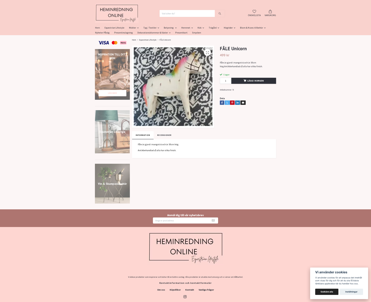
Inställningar (351, 292)
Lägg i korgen (255, 94)
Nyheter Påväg (102, 46)
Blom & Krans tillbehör (251, 41)
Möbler (132, 41)
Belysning (169, 41)
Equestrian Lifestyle (114, 41)
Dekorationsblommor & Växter (152, 46)
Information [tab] (143, 149)
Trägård (213, 41)
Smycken (196, 46)
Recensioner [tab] (164, 149)
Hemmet (185, 41)
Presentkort (181, 46)
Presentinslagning (123, 46)
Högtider (228, 41)
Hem (97, 41)
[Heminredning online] (133, 20)
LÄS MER (112, 107)
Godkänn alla (327, 292)
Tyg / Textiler (150, 41)
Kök (199, 41)
